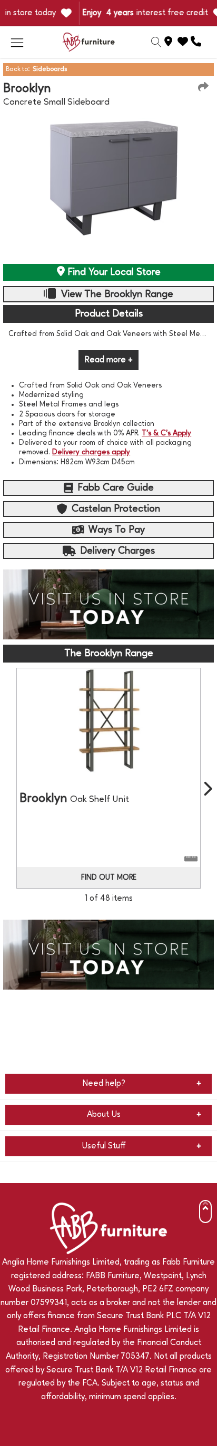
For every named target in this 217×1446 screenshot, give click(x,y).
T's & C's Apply (166, 433)
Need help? (103, 1084)
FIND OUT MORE (108, 877)
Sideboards (50, 69)
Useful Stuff (104, 1146)
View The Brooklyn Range (115, 294)
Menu (17, 42)
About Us (104, 1115)
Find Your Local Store (113, 272)
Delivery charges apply (91, 452)
